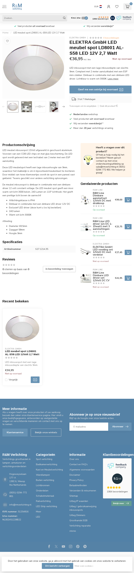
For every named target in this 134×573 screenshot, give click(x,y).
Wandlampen (43, 474)
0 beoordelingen (111, 37)
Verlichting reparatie (80, 525)
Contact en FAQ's (78, 464)
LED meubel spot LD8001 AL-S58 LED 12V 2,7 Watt (39, 32)
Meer (38, 511)
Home (5, 32)
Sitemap (73, 495)
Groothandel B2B (78, 520)
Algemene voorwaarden (82, 469)
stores (72, 531)
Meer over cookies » (84, 565)
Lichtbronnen (43, 485)
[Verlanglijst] (116, 6)
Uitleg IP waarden (78, 501)
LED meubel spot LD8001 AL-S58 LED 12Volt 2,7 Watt (22, 353)
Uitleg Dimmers (77, 515)
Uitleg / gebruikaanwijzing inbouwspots (82, 508)
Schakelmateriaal (45, 495)
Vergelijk (13, 379)
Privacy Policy (76, 480)
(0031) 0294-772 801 (18, 494)
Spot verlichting (44, 459)
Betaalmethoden (78, 485)
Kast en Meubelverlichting (49, 469)
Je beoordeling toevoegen (59, 268)
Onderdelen (42, 490)
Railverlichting (43, 501)
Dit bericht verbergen (57, 565)
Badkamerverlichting (46, 464)
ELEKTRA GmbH (77, 38)
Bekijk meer (118, 503)
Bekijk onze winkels (46, 432)
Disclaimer (74, 474)
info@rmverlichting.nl (20, 504)
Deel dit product (108, 106)
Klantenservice (15, 432)
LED (38, 516)
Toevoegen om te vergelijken (82, 106)
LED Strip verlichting (46, 506)
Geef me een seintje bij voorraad (98, 89)
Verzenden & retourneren (82, 490)
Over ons (74, 459)
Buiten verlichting (45, 480)
